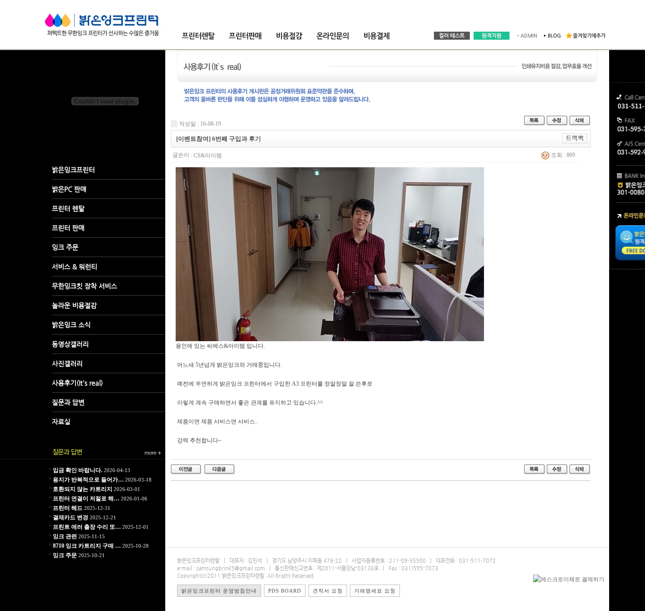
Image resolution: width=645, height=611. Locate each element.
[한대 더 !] (186, 469)
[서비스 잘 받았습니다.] (219, 469)
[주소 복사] (574, 138)
